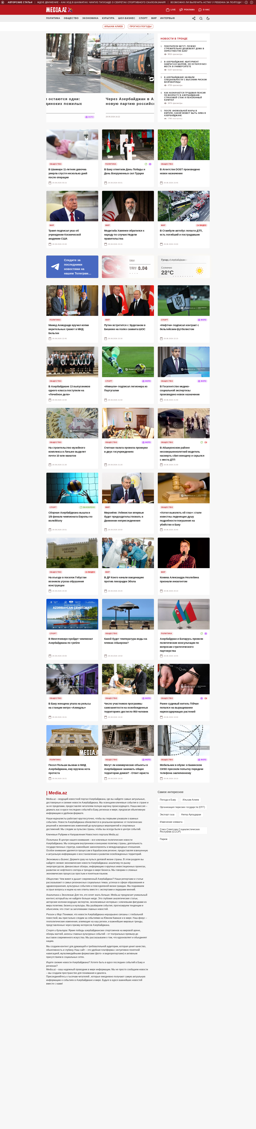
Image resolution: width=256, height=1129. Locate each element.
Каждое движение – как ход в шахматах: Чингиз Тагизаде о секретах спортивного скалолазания (91, 2)
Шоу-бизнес (126, 18)
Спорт (143, 18)
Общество (71, 18)
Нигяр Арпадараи (191, 814)
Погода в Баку (168, 799)
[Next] (251, 2)
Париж (163, 839)
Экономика (90, 18)
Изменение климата (171, 822)
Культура (108, 18)
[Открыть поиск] (201, 18)
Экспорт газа (167, 814)
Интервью (167, 18)
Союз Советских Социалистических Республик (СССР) (180, 830)
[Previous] (246, 2)
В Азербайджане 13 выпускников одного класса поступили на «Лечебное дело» (59, 101)
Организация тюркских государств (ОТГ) (182, 807)
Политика (53, 18)
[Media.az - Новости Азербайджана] (59, 9)
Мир (154, 18)
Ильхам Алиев (191, 799)
